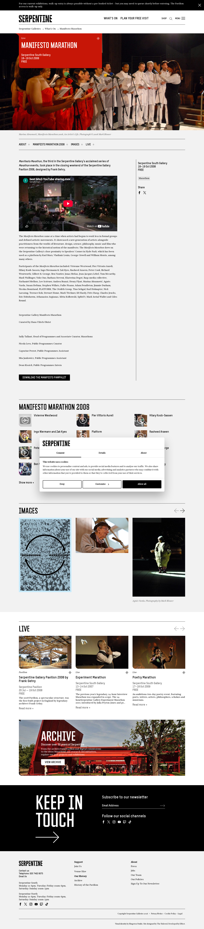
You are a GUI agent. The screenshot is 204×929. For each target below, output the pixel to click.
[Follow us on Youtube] (119, 822)
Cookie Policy (170, 914)
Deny (62, 484)
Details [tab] (102, 453)
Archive (78, 881)
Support (78, 862)
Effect (182, 924)
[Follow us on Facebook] (103, 822)
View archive (53, 762)
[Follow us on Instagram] (114, 822)
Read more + (26, 708)
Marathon (144, 178)
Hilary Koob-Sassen (161, 415)
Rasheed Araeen (159, 432)
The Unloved (162, 924)
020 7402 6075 (36, 874)
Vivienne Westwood (45, 415)
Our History (80, 876)
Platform (97, 432)
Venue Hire (80, 871)
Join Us (78, 866)
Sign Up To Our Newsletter (145, 884)
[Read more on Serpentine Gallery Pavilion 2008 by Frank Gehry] (45, 652)
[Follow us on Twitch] (124, 822)
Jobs (133, 871)
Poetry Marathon (144, 677)
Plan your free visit (134, 18)
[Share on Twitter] (144, 192)
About (134, 862)
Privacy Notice (157, 914)
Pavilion (23, 672)
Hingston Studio (136, 924)
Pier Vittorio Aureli (102, 415)
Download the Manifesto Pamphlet (44, 377)
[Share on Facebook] (139, 192)
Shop (164, 18)
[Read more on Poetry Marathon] (159, 652)
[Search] (170, 18)
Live (23, 38)
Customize (100, 484)
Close (199, 5)
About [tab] (144, 453)
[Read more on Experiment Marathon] (102, 652)
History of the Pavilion (86, 885)
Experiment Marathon (91, 677)
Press (134, 866)
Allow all (142, 484)
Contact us (24, 871)
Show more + (26, 482)
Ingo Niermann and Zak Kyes (50, 432)
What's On (111, 18)
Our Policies (137, 879)
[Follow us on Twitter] (108, 822)
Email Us (23, 876)
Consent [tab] (60, 453)
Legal (180, 914)
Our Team (136, 875)
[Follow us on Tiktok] (129, 822)
